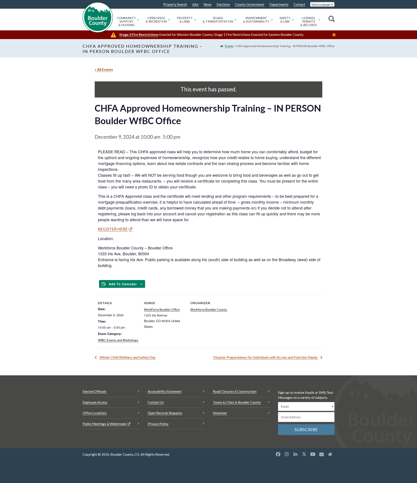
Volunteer (220, 413)
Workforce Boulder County (208, 309)
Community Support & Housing (126, 21)
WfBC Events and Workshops (118, 340)
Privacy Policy (158, 424)
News (208, 4)
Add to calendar (123, 283)
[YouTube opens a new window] (312, 454)
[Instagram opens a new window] (286, 454)
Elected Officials (94, 391)
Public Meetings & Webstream (104, 424)
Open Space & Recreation (156, 19)
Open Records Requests (165, 413)
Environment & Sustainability (256, 19)
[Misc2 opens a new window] (330, 454)
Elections (223, 4)
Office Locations (95, 413)
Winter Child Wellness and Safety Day (127, 357)
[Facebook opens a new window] (278, 454)
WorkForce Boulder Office (162, 309)
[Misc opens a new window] (321, 454)
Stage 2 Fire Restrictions (139, 34)
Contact (299, 4)
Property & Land (185, 19)
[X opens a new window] (304, 454)
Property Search (175, 4)
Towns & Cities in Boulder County (237, 402)
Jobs (195, 4)
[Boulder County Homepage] (98, 17)
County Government (249, 4)
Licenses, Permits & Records (308, 21)
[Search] (330, 19)
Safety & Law (285, 19)
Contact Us (156, 402)
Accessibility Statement (165, 391)
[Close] (335, 35)
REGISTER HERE (113, 229)
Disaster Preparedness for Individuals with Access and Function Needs (265, 357)
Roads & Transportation (218, 19)
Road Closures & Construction (234, 391)
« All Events (104, 69)
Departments (278, 4)
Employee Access (95, 402)
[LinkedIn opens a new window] (295, 454)
